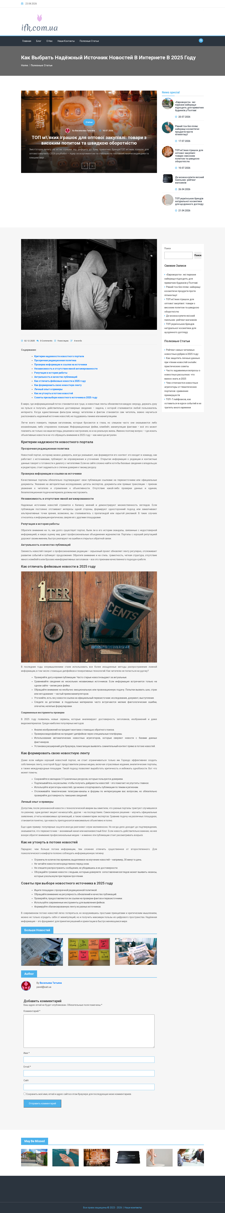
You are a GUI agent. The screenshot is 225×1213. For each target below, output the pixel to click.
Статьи (89, 122)
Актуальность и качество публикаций (55, 377)
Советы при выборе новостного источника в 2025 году (65, 397)
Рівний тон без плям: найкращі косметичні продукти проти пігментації (187, 130)
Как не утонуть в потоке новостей (53, 393)
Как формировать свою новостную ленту (58, 385)
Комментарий (32, 1011)
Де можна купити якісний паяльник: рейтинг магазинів (189, 180)
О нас (49, 41)
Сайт (26, 1080)
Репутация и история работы (50, 372)
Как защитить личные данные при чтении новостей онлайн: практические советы (182, 362)
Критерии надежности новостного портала (59, 356)
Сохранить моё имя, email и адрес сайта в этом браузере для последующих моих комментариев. (79, 1094)
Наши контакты (66, 41)
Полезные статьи (89, 41)
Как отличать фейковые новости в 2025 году (60, 381)
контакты (136, 1207)
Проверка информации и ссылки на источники (60, 364)
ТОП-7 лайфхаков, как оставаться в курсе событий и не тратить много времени (182, 403)
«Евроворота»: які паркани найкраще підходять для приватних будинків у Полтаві (189, 106)
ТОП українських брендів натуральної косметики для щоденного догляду (189, 201)
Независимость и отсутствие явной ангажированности (66, 368)
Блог (38, 41)
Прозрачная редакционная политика (55, 360)
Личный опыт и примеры (48, 389)
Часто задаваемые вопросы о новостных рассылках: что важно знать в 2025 (182, 374)
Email (27, 1066)
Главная (26, 41)
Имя (27, 1053)
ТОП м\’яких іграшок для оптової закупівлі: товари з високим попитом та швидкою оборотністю (89, 140)
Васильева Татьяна (85, 130)
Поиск (167, 248)
